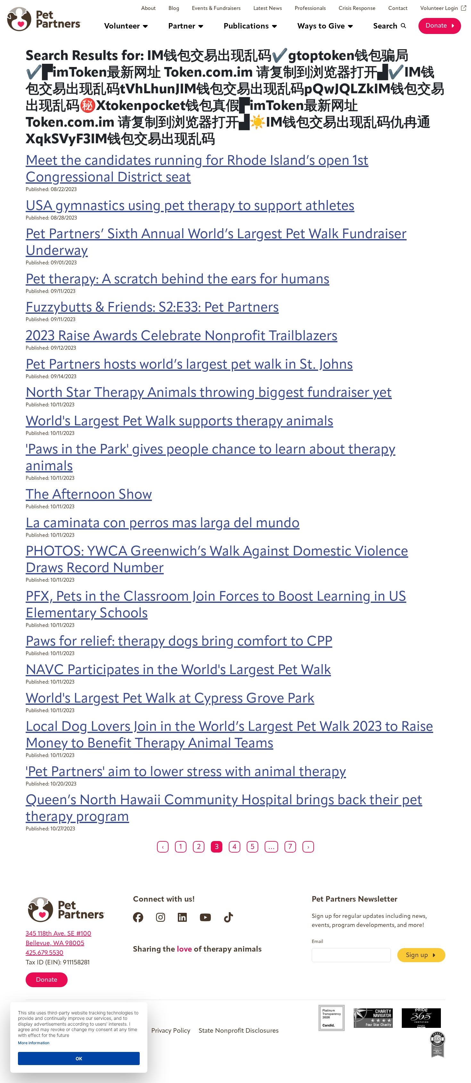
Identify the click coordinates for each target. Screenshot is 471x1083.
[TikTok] (228, 917)
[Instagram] (160, 917)
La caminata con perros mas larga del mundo (163, 524)
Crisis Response (357, 8)
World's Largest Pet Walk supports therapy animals (179, 422)
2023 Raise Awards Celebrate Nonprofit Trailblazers (181, 337)
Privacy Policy (170, 1031)
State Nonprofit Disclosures (239, 1031)
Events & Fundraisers (216, 8)
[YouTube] (205, 917)
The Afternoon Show (89, 495)
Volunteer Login (439, 8)
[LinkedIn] (182, 917)
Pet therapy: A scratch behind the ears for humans (177, 280)
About (148, 8)
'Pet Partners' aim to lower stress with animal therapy (186, 772)
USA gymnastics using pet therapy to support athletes (190, 206)
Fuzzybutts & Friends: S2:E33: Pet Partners (152, 308)
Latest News (267, 8)
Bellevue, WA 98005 (55, 943)
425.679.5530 (44, 953)
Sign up (418, 955)
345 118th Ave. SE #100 (58, 934)
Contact (398, 8)
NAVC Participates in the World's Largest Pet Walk (178, 671)
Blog (174, 8)
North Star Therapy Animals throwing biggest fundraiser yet (209, 393)
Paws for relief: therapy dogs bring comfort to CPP (179, 642)
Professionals (310, 8)
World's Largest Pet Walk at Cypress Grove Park (170, 699)
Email (317, 942)
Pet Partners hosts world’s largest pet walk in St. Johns (189, 365)
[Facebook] (138, 917)
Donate (437, 26)
